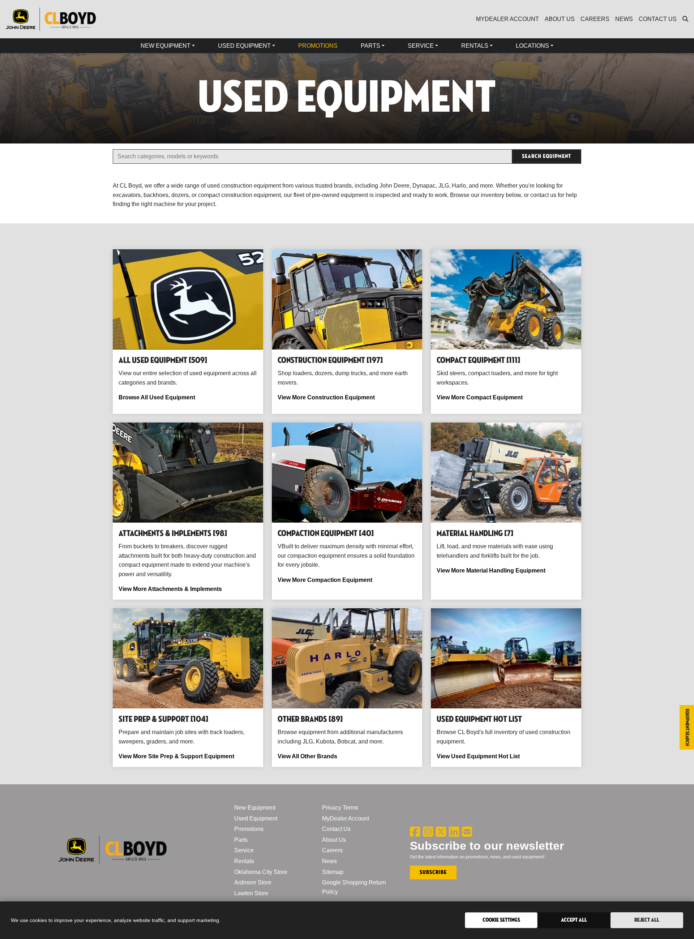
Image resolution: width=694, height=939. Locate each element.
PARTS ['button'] (370, 46)
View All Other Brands (307, 756)
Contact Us (336, 829)
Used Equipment (255, 818)
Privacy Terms (340, 808)
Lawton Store (251, 893)
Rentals (244, 861)
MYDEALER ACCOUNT (507, 19)
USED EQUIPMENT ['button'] (244, 46)
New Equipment (254, 808)
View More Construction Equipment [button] (326, 397)
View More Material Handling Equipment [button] (491, 570)
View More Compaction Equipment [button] (325, 580)
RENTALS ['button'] (474, 46)
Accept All (574, 920)
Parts (241, 840)
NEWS (624, 19)
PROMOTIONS (318, 46)
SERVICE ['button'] (421, 46)
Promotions (249, 829)
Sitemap (332, 872)
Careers (332, 850)
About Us (334, 840)
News (329, 861)
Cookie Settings (501, 920)
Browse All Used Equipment (157, 397)
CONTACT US (658, 19)
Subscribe (433, 872)
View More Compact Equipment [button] (480, 397)
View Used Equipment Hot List (478, 756)
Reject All (646, 920)
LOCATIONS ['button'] (532, 46)
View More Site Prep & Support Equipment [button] (176, 756)
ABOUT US (560, 19)
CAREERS (595, 19)
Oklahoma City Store (260, 872)
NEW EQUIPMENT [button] (165, 46)
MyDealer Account (345, 818)
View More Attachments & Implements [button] (170, 589)
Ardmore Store (252, 882)
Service (244, 850)
